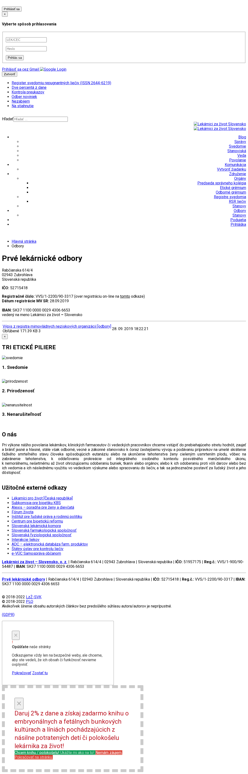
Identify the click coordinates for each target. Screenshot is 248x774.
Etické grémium (233, 187)
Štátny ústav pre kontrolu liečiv (37, 548)
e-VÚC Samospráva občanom (36, 553)
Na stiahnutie (23, 106)
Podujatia (238, 220)
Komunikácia (235, 164)
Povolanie (237, 160)
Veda (241, 155)
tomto (125, 296)
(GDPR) (8, 614)
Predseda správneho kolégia (221, 183)
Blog (242, 137)
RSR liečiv (237, 201)
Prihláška (238, 224)
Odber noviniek (24, 96)
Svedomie (237, 146)
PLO (29, 601)
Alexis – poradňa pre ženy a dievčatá (43, 507)
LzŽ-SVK (33, 597)
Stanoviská (236, 151)
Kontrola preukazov (28, 92)
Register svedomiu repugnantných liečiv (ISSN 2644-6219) (61, 83)
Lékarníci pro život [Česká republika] (42, 498)
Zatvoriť (9, 74)
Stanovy (239, 206)
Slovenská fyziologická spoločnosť (41, 535)
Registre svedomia (230, 197)
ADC (50, 544)
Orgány (240, 178)
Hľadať (7, 119)
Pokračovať (21, 673)
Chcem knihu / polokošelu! (54, 752)
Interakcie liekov (25, 539)
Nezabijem (21, 101)
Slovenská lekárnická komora (36, 526)
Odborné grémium (231, 192)
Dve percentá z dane (29, 87)
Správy (240, 141)
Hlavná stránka (24, 241)
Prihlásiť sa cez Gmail (20, 69)
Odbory (240, 210)
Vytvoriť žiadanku (231, 169)
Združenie (237, 174)
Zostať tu (40, 673)
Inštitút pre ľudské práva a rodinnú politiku (47, 516)
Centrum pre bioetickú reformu (37, 521)
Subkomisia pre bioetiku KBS (36, 503)
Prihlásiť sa (12, 9)
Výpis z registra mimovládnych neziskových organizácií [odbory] (57, 326)
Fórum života (22, 512)
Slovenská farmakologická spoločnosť (44, 530)
